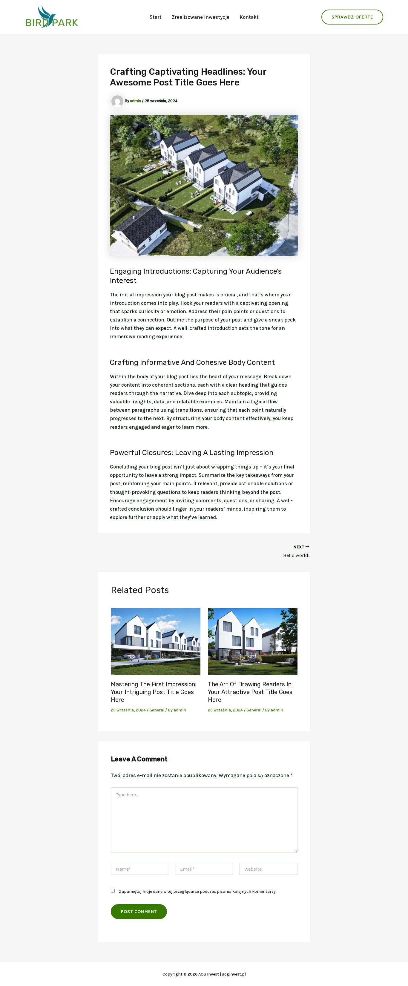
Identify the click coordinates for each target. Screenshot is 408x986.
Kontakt (249, 17)
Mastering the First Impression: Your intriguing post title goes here (153, 692)
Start (156, 17)
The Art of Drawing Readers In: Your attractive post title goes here (250, 692)
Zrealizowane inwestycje (200, 17)
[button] (352, 17)
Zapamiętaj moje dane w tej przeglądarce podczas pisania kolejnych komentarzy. (198, 891)
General (156, 710)
